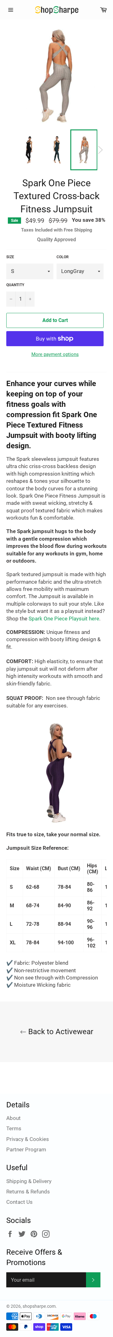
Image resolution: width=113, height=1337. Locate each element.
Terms (13, 1128)
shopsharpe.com (39, 1306)
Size (10, 257)
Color (62, 257)
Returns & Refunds (28, 1191)
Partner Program (26, 1149)
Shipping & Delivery (28, 1181)
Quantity (15, 285)
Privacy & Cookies (27, 1139)
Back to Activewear (59, 1031)
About (13, 1118)
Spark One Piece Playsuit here (64, 618)
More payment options (55, 354)
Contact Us (19, 1202)
